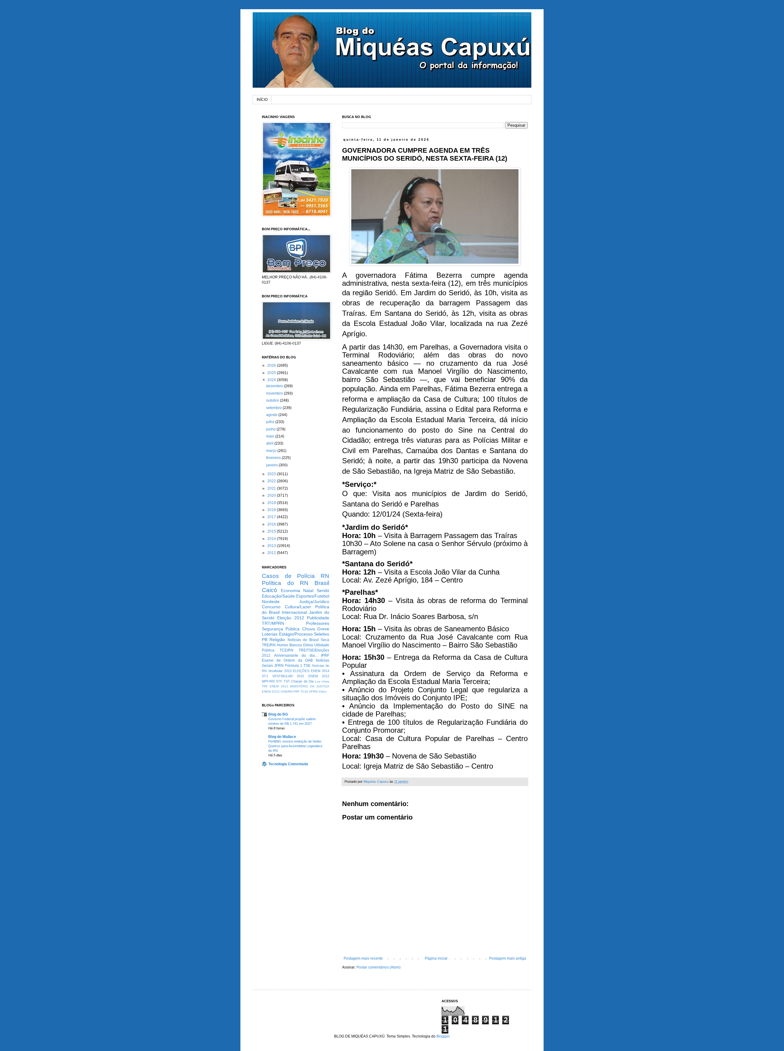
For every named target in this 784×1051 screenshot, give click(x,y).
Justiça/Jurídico (314, 601)
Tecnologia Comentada (288, 764)
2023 (272, 474)
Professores (317, 623)
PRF (296, 691)
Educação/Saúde (278, 596)
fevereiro (274, 458)
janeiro (272, 465)
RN (325, 576)
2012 (272, 553)
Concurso (271, 606)
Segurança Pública (281, 628)
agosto (272, 415)
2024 (272, 380)
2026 (272, 365)
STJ (265, 676)
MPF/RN (268, 681)
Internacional (294, 612)
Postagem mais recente (363, 958)
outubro (273, 400)
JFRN (279, 665)
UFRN (313, 691)
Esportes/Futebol (312, 596)
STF (279, 681)
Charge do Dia (302, 681)
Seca (325, 640)
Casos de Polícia (288, 576)
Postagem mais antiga (507, 958)
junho (271, 429)
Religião (277, 639)
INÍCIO (262, 99)
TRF (265, 686)
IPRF (325, 655)
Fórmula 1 (293, 665)
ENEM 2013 (279, 686)
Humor (282, 645)
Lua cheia (322, 681)
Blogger (442, 1036)
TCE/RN (286, 650)
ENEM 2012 (319, 676)
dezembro (275, 386)
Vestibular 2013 (280, 671)
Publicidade (318, 617)
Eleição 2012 (290, 617)
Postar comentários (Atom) (378, 967)
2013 (272, 546)
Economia (290, 590)
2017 (272, 517)
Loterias (269, 634)
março (271, 451)
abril (270, 443)
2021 (272, 488)
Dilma (308, 645)
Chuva (308, 628)
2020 (272, 495)
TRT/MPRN (273, 623)
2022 (272, 481)
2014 (272, 539)
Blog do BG (278, 714)
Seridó (323, 590)
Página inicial (436, 958)
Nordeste (271, 601)
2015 (272, 531)
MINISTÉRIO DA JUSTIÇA (309, 686)
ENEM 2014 (320, 671)
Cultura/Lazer (298, 606)
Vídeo (322, 691)
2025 (272, 373)
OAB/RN (286, 691)
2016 (272, 524)
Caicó (269, 590)
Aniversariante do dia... (296, 655)
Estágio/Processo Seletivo (304, 634)
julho (270, 422)
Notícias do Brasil (303, 640)
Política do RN (285, 583)
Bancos (295, 645)
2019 (272, 503)
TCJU (304, 691)
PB (264, 639)
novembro (275, 393)
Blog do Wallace (282, 737)
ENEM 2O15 (271, 691)
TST (287, 681)
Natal (308, 590)
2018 (272, 510)
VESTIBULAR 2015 (288, 676)
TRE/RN (269, 645)
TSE (307, 665)
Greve (323, 628)
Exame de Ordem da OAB (287, 660)
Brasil (322, 583)
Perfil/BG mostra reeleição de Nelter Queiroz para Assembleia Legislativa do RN (295, 746)
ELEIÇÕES (301, 671)
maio (270, 436)
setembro (274, 408)
